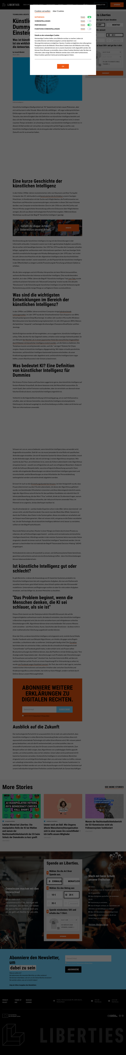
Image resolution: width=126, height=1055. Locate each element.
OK (63, 66)
